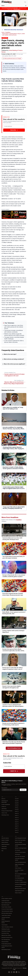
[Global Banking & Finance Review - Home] (7, 2)
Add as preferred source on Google (12, 58)
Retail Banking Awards (6, 949)
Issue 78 (16, 813)
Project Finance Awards (6, 906)
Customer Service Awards (20, 852)
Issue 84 (16, 800)
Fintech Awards (18, 868)
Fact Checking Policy (6, 939)
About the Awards (5, 838)
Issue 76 (16, 817)
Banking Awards (18, 886)
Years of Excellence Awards (7, 926)
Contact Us (4, 806)
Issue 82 (16, 804)
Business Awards (18, 842)
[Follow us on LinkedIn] (16, 972)
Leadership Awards (5, 900)
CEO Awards (17, 850)
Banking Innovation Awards (20, 888)
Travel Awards (4, 924)
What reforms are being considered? (14, 359)
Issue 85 (16, 798)
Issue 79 (16, 811)
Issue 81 (16, 807)
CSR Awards (17, 854)
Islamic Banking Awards (6, 902)
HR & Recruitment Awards (7, 913)
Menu (3, 5)
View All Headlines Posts (14, 748)
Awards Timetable (5, 840)
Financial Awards (5, 941)
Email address (4, 787)
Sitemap (24, 968)
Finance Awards (18, 892)
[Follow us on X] (19, 972)
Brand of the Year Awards (20, 840)
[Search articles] (25, 2)
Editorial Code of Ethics (6, 935)
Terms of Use (4, 812)
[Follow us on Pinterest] (9, 972)
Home (3, 32)
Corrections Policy (5, 933)
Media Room (4, 848)
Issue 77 (16, 815)
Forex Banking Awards (19, 878)
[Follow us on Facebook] (14, 972)
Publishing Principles (6, 929)
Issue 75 (16, 819)
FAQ (2, 850)
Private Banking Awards (6, 943)
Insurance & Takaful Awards (20, 882)
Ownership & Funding (6, 931)
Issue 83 (16, 802)
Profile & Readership (6, 804)
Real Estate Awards (5, 904)
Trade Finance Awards (6, 915)
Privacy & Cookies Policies (7, 810)
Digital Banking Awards (19, 890)
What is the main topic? (10, 354)
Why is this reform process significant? (14, 364)
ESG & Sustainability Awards (20, 873)
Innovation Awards (18, 880)
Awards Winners (5, 842)
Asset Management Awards (20, 838)
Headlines (7, 32)
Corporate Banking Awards (20, 862)
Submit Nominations (5, 844)
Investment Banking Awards (20, 884)
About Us (3, 798)
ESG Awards (17, 875)
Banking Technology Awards (20, 848)
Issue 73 (16, 823)
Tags (14, 969)
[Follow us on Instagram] (11, 972)
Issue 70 (16, 830)
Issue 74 (16, 821)
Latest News (4, 808)
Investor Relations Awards (7, 898)
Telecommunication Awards (7, 911)
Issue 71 (16, 828)
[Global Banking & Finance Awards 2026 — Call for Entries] (14, 215)
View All (16, 832)
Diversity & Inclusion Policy (7, 937)
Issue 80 (16, 809)
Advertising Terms (5, 814)
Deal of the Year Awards (20, 856)
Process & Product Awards (7, 909)
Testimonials (4, 846)
